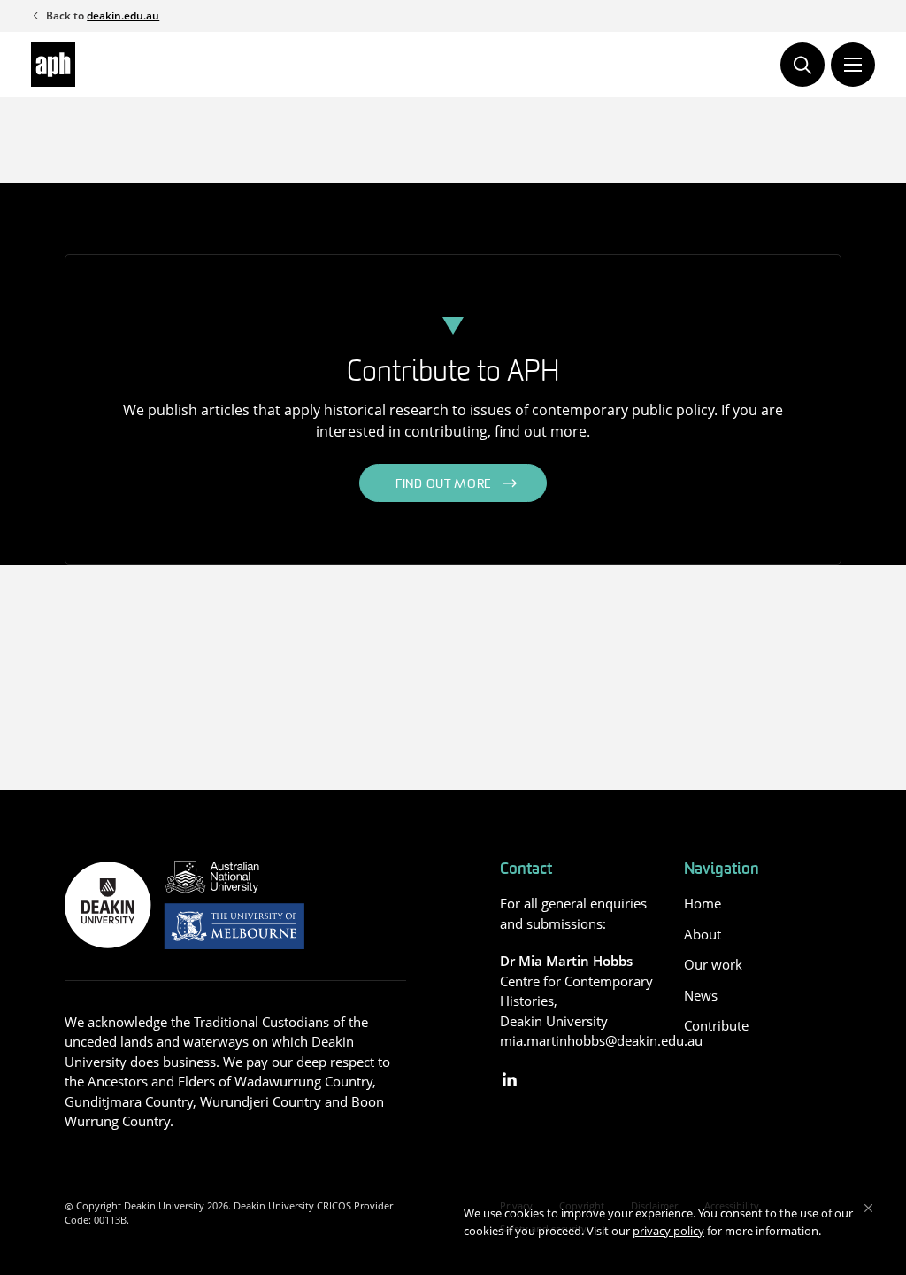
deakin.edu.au (123, 15)
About (702, 934)
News (701, 995)
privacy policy (668, 1231)
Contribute (716, 1025)
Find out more (443, 484)
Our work (713, 964)
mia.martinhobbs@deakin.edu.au (601, 1040)
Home (702, 903)
